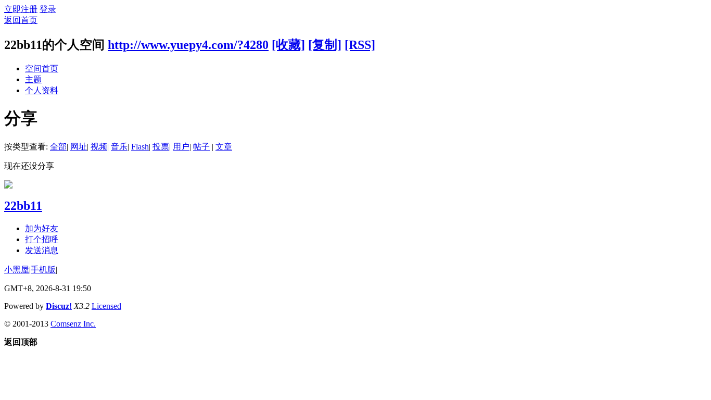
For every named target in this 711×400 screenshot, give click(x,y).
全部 (58, 146)
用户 (181, 146)
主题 (33, 79)
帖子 (201, 146)
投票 (161, 146)
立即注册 (20, 9)
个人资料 (41, 90)
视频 (99, 146)
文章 (223, 146)
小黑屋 (16, 269)
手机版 (43, 269)
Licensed (106, 306)
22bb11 (23, 206)
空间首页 (41, 68)
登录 (48, 9)
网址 (78, 146)
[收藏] (288, 45)
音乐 (119, 146)
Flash (140, 146)
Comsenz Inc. (73, 323)
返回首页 (20, 20)
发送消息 (41, 250)
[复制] (324, 45)
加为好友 (41, 228)
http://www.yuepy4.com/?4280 (188, 45)
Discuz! (59, 306)
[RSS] (360, 45)
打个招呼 (41, 239)
